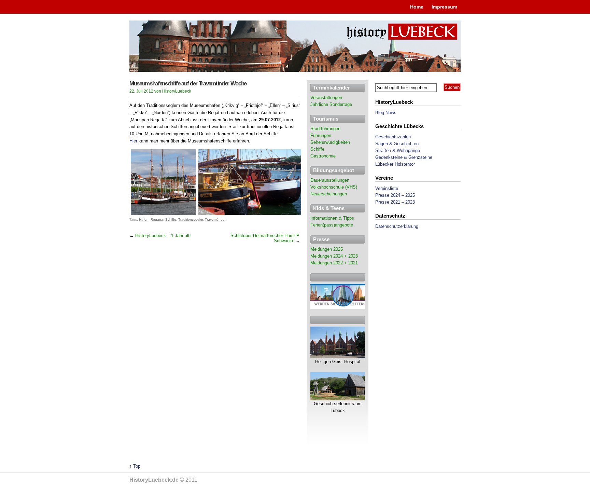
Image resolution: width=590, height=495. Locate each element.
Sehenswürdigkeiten (330, 142)
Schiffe (170, 219)
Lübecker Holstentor (395, 164)
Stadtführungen (325, 128)
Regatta (157, 219)
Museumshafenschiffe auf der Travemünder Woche (188, 83)
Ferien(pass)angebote (331, 225)
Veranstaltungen (326, 97)
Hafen (144, 219)
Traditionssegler (190, 219)
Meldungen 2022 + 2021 (334, 262)
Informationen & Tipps (332, 218)
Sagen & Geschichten (397, 143)
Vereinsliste (386, 188)
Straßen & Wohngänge (397, 150)
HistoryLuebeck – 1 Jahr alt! (163, 235)
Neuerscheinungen (328, 193)
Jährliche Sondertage (331, 104)
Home (416, 7)
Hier (133, 140)
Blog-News (385, 112)
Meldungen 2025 (326, 249)
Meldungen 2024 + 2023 (334, 256)
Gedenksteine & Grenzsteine (403, 157)
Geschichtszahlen (393, 136)
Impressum (444, 7)
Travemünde (215, 219)
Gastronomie (323, 156)
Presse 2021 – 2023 (395, 202)
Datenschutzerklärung (396, 226)
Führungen (320, 135)
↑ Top (134, 466)
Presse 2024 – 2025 (395, 195)
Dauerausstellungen (329, 180)
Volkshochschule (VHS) (333, 187)
